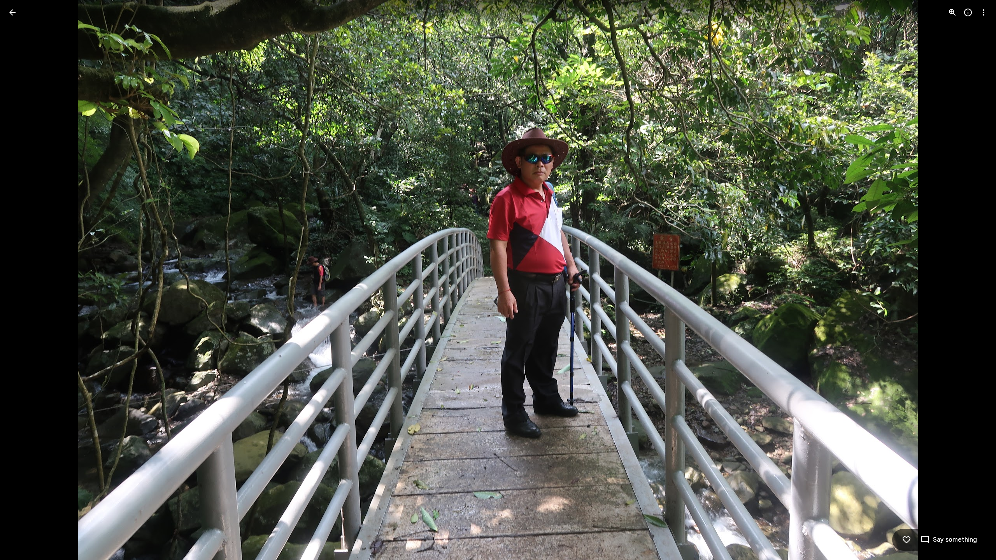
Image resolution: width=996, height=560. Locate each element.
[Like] (906, 539)
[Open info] (968, 12)
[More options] (983, 12)
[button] (22, 280)
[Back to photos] (12, 12)
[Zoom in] (952, 12)
